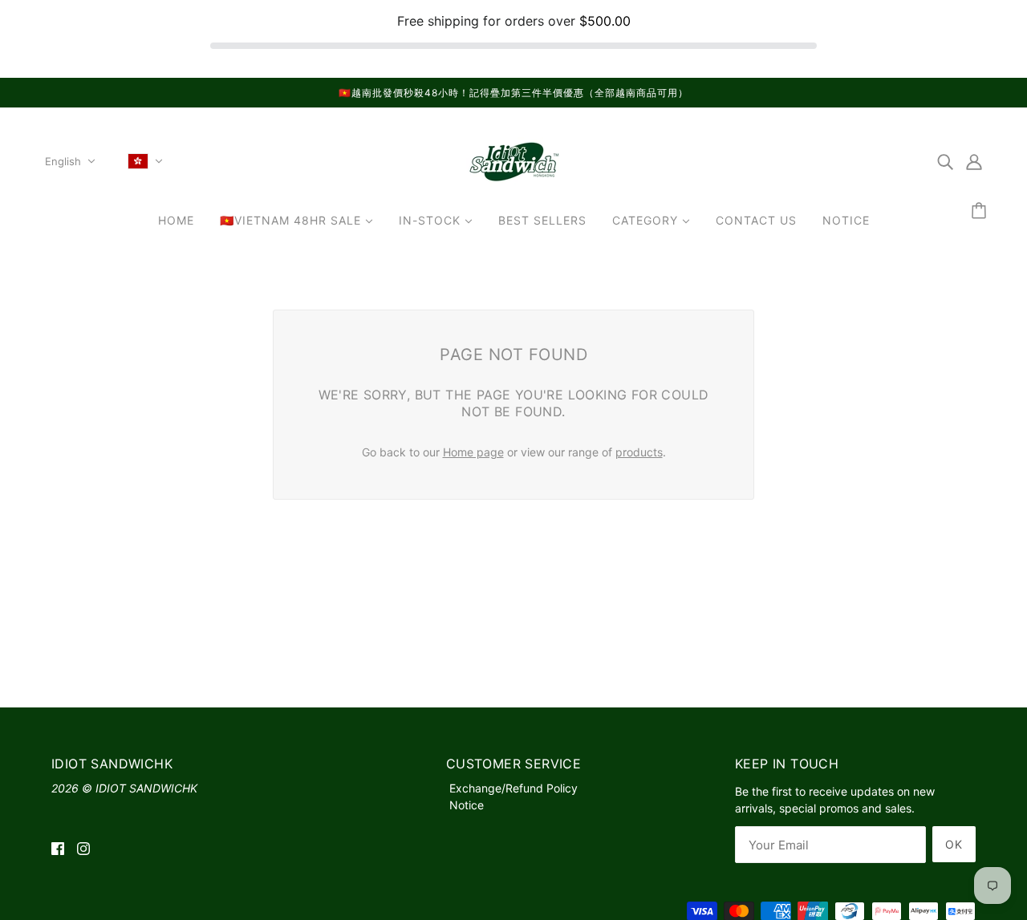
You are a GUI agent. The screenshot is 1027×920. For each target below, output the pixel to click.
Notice (466, 805)
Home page (473, 452)
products (639, 452)
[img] (945, 161)
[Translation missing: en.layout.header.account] (974, 161)
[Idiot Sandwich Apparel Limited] (513, 184)
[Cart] (981, 211)
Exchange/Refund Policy (513, 788)
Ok (954, 844)
